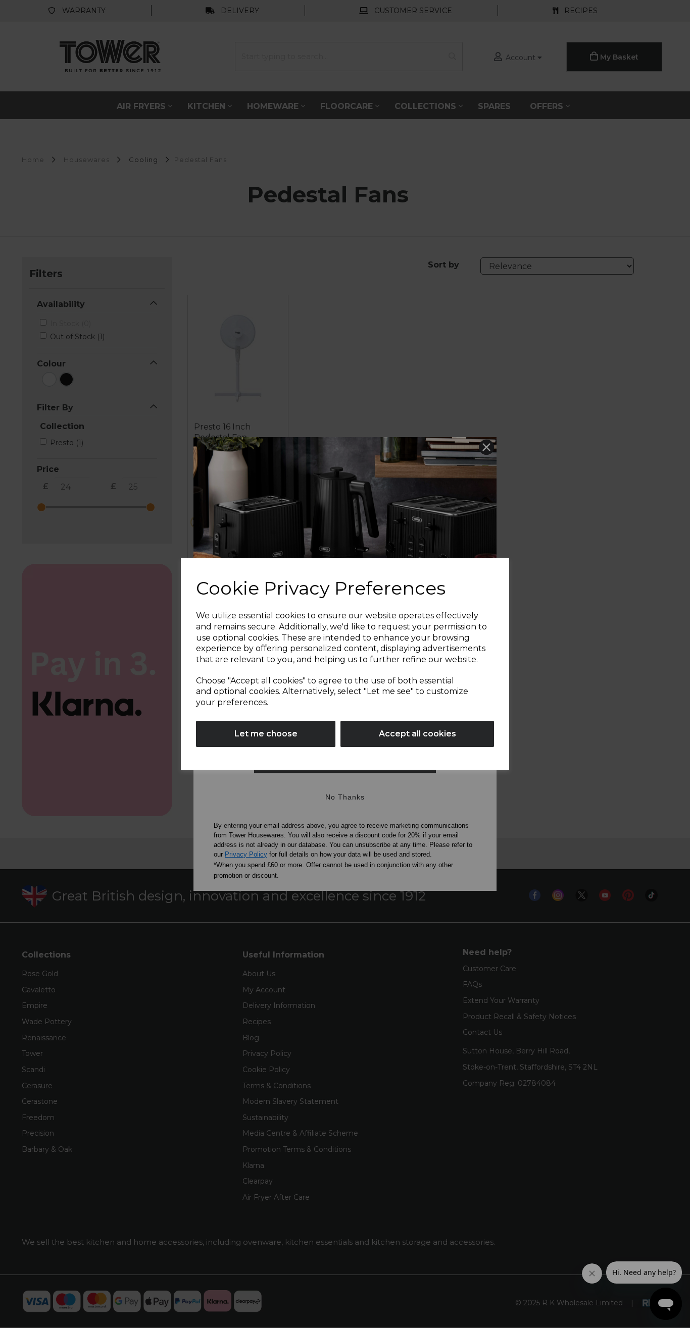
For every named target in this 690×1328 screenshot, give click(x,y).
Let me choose (266, 733)
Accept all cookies (417, 733)
